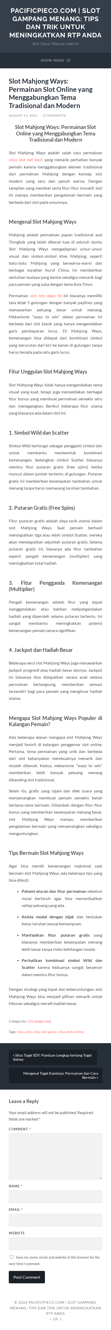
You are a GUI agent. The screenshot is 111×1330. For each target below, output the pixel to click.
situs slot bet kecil (26, 159)
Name (15, 1186)
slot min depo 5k (46, 295)
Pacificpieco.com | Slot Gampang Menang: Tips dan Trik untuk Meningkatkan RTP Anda (55, 22)
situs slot (24, 1032)
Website (17, 1233)
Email (16, 1209)
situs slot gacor (45, 1032)
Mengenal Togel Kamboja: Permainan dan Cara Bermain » (60, 1075)
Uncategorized (39, 1021)
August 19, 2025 (23, 115)
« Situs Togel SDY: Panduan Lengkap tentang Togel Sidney (52, 1057)
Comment (20, 1129)
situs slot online (70, 1032)
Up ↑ (57, 1319)
